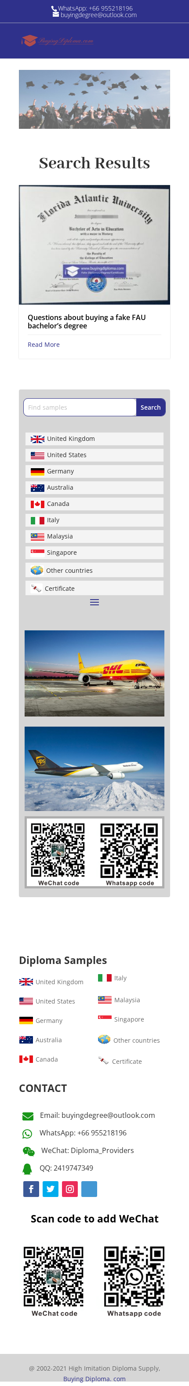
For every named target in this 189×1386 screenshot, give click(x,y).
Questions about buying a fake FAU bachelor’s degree (87, 322)
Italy (53, 520)
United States (67, 455)
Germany (60, 471)
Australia (60, 487)
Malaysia (60, 536)
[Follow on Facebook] (31, 1189)
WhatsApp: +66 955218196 (83, 1133)
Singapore (62, 552)
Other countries (69, 570)
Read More (44, 344)
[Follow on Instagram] (70, 1189)
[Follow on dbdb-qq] (89, 1189)
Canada (58, 503)
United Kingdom (71, 438)
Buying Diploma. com (94, 1379)
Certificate (60, 588)
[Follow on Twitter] (50, 1189)
